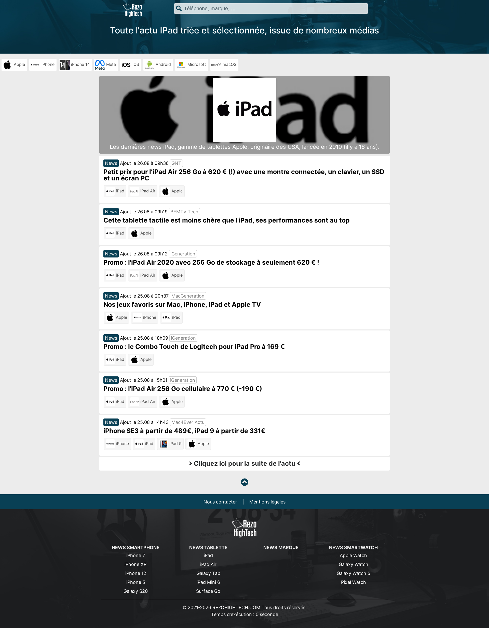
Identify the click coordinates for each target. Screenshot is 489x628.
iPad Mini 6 (208, 582)
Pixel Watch (353, 582)
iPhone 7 (135, 555)
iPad (119, 190)
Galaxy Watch (353, 564)
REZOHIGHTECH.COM (236, 607)
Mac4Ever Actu (188, 422)
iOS (135, 64)
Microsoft (196, 64)
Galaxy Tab (208, 573)
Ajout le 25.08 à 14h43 (144, 422)
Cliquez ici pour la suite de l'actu (244, 463)
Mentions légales (267, 501)
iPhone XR (136, 564)
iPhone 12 (135, 573)
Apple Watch (353, 555)
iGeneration (182, 253)
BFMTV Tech (184, 211)
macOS (228, 64)
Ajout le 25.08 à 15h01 (143, 380)
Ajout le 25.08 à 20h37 (144, 296)
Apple (18, 64)
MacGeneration (188, 296)
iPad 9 (175, 443)
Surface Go (208, 591)
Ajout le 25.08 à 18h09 (144, 338)
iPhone (47, 64)
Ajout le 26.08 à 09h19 (144, 211)
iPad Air (147, 190)
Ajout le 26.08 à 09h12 (144, 253)
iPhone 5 (135, 582)
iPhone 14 (80, 64)
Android (162, 64)
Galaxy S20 (136, 591)
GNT (176, 163)
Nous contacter (220, 501)
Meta (110, 64)
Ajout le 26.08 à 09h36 (144, 163)
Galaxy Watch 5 (353, 573)
